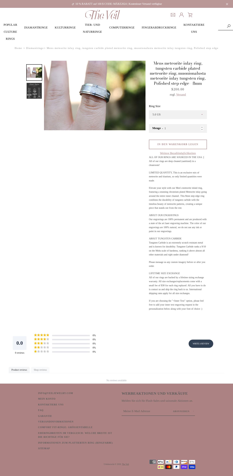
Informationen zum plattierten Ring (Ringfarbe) (75, 442)
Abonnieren (182, 411)
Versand (181, 94)
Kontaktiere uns (194, 28)
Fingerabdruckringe (159, 27)
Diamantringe (36, 27)
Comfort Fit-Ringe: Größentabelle (65, 427)
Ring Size (155, 106)
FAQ (40, 410)
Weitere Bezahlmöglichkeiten (178, 153)
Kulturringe (65, 27)
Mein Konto (47, 398)
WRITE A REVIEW (201, 344)
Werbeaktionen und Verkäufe (155, 393)
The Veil (125, 464)
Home (18, 48)
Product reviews (19, 370)
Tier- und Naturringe (92, 28)
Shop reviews (40, 370)
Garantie (45, 416)
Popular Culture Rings (10, 31)
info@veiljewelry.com (55, 393)
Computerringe (122, 27)
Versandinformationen (56, 421)
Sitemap (44, 448)
